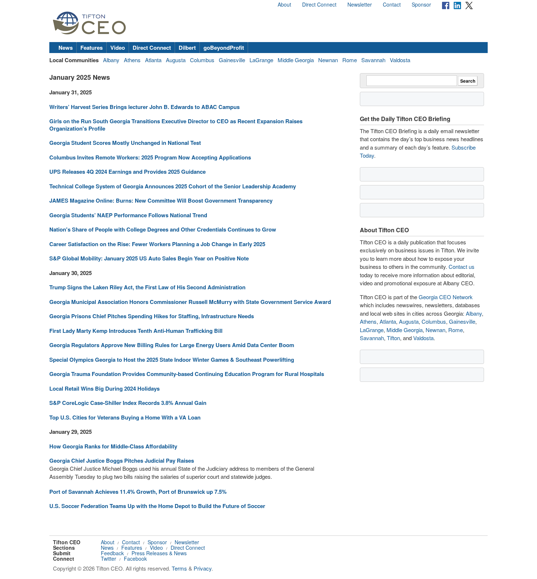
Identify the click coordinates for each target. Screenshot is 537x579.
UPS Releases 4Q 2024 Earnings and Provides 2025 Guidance (127, 172)
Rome (349, 60)
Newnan (328, 60)
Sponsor (421, 4)
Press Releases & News (159, 553)
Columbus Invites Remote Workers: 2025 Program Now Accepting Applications (150, 157)
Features (91, 48)
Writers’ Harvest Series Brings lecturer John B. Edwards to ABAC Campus (144, 107)
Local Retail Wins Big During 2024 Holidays (104, 388)
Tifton (393, 338)
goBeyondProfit (223, 48)
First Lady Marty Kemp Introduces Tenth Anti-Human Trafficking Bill (135, 331)
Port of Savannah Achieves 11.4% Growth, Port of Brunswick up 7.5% (137, 492)
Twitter (108, 558)
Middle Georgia (296, 60)
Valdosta (400, 60)
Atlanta (153, 60)
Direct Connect (319, 4)
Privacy (203, 568)
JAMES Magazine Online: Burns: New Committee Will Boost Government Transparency (161, 200)
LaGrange (261, 60)
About (284, 4)
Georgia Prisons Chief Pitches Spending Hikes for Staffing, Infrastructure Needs (151, 316)
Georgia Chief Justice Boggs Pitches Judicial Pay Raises (121, 460)
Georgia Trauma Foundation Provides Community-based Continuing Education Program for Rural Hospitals (186, 374)
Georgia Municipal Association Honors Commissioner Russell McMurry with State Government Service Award (190, 302)
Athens (132, 60)
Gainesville (232, 60)
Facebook (135, 558)
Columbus (202, 60)
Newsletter (359, 4)
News (65, 48)
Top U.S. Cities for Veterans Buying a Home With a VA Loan (125, 417)
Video (117, 48)
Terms (179, 568)
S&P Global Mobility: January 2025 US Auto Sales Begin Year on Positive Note (149, 258)
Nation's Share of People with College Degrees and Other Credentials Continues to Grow (162, 229)
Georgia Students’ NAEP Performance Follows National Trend (128, 215)
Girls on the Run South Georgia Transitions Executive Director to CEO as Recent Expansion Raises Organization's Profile (175, 124)
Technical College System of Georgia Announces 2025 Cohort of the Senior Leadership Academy (172, 186)
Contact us (462, 266)
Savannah (373, 60)
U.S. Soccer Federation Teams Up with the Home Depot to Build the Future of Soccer (157, 506)
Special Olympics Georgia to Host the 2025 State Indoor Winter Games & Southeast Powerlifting (171, 360)
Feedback (112, 553)
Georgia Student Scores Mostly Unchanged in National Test (125, 143)
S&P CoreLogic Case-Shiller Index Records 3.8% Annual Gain (127, 403)
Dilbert (187, 48)
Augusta (176, 60)
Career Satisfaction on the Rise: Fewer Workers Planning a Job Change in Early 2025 (157, 244)
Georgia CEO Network (446, 297)
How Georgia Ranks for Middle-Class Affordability (113, 446)
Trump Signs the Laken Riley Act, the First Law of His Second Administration (147, 287)
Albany (111, 60)
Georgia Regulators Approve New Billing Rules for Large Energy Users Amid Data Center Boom (171, 345)
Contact (392, 4)
